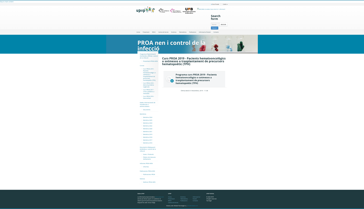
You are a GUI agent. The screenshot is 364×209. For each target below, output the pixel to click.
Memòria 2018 (147, 137)
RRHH (154, 32)
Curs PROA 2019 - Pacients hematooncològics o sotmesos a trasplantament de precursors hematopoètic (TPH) (149, 74)
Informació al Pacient (205, 32)
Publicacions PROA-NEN (147, 171)
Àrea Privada (215, 4)
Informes (146, 167)
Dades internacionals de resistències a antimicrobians (147, 104)
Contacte (216, 32)
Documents (146, 110)
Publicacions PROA (149, 174)
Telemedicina (182, 32)
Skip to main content (6, 2)
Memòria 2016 (147, 143)
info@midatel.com (192, 206)
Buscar (223, 24)
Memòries (143, 114)
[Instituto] (176, 11)
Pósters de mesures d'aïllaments (149, 158)
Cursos (142, 65)
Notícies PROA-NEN (149, 182)
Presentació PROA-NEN (150, 61)
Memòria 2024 (147, 117)
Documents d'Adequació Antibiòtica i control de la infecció (148, 149)
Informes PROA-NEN (146, 163)
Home (138, 32)
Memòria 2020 (147, 129)
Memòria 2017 (147, 140)
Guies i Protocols (148, 154)
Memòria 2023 (147, 123)
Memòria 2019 (147, 134)
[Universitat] (189, 11)
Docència (173, 32)
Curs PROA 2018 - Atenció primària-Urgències (148, 85)
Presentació (146, 32)
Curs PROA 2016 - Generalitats (148, 97)
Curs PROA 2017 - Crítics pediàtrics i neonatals (149, 91)
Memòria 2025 (147, 120)
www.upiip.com (159, 197)
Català (225, 4)
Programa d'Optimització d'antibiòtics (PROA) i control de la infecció (149, 56)
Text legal (209, 201)
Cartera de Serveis (163, 32)
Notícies (142, 179)
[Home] (146, 11)
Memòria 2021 (147, 131)
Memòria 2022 (147, 126)
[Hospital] (164, 11)
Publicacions (192, 32)
